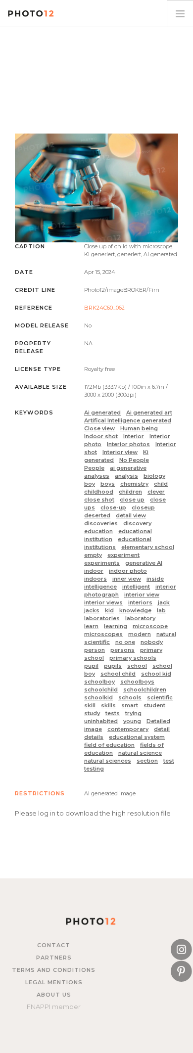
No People (134, 460)
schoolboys (137, 681)
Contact (53, 945)
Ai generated (102, 412)
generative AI (143, 562)
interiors (140, 602)
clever (156, 491)
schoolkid (98, 697)
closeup (143, 507)
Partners (54, 957)
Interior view (120, 452)
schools (130, 697)
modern (139, 634)
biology (154, 475)
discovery (137, 523)
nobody (152, 642)
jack (164, 602)
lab (161, 610)
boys (107, 483)
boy (89, 483)
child (161, 483)
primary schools (132, 657)
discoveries (101, 523)
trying (133, 713)
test (168, 760)
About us (54, 994)
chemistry (134, 483)
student (154, 705)
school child (118, 673)
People (94, 467)
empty (93, 554)
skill (90, 705)
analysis (126, 475)
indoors (95, 578)
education (98, 531)
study (92, 713)
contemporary (127, 729)
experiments (102, 562)
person (94, 649)
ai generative (128, 467)
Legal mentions (54, 982)
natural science (140, 752)
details (93, 736)
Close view (99, 428)
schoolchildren (144, 689)
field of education (109, 744)
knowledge (135, 610)
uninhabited (101, 721)
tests (112, 713)
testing (94, 768)
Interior (133, 436)
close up (132, 499)
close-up (113, 507)
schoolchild (101, 689)
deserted (97, 515)
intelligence (100, 586)
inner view (126, 578)
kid (109, 610)
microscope (150, 626)
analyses (96, 475)
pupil (91, 665)
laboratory (140, 618)
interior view (141, 594)
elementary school (147, 547)
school (137, 665)
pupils (113, 665)
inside (155, 578)
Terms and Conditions (54, 969)
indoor (93, 570)
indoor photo (128, 570)
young (132, 721)
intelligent (136, 586)
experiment (123, 554)
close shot (99, 499)
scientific (160, 697)
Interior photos (128, 444)
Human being (139, 428)
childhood (98, 491)
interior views (103, 602)
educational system (137, 736)
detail (162, 729)
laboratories (102, 618)
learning (115, 626)
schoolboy (99, 681)
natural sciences (107, 760)
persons (122, 649)
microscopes (103, 634)
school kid (156, 673)
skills (108, 705)
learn (91, 626)
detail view (131, 515)
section (147, 760)
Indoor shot (101, 436)
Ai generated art (149, 412)
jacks (91, 610)
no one (125, 642)
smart (129, 705)
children (130, 491)
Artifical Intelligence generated (127, 420)
